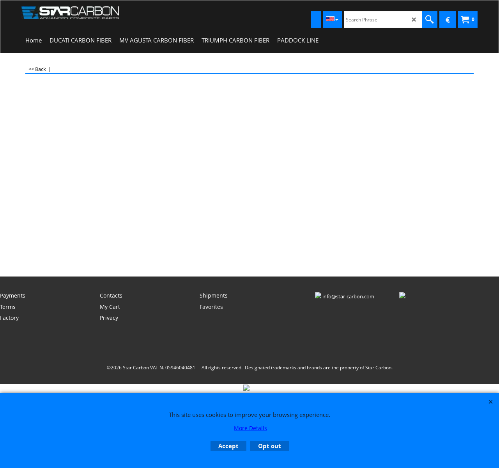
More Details (250, 428)
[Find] (429, 19)
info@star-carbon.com (348, 296)
